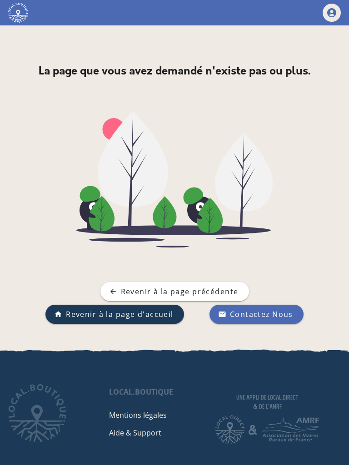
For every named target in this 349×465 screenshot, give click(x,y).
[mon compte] (332, 13)
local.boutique (141, 392)
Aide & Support (135, 433)
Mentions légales (138, 415)
